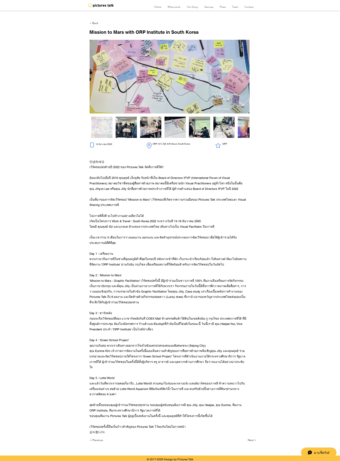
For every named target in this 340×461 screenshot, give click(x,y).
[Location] (149, 145)
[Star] (218, 145)
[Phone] (92, 145)
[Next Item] (243, 76)
